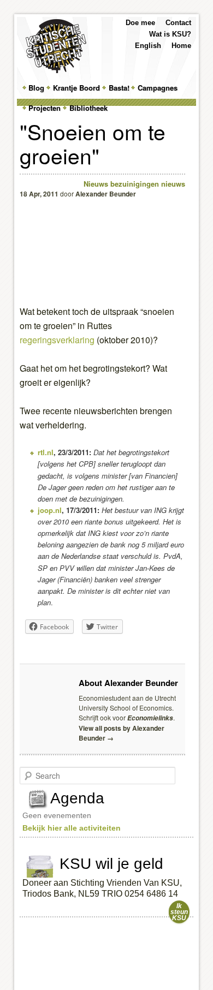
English (148, 45)
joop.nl (50, 510)
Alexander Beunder (105, 194)
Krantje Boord (76, 87)
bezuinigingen (134, 183)
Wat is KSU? (170, 34)
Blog (36, 87)
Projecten (44, 108)
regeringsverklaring (57, 339)
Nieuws (96, 183)
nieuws (173, 183)
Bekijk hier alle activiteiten (71, 828)
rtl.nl (46, 452)
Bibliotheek (88, 108)
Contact (178, 23)
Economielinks (150, 718)
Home (181, 45)
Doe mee (140, 23)
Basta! (119, 87)
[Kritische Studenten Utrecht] (56, 46)
